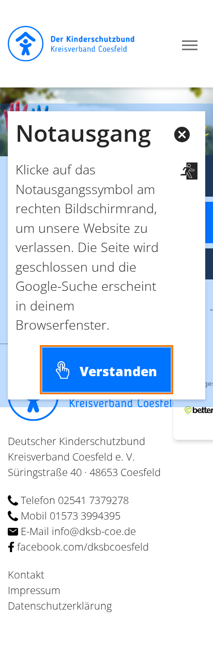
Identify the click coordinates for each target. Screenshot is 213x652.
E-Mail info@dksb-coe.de (77, 531)
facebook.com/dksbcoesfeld (81, 547)
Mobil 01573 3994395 (69, 516)
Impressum (34, 590)
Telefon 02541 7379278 (73, 500)
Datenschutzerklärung (60, 606)
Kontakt (26, 575)
